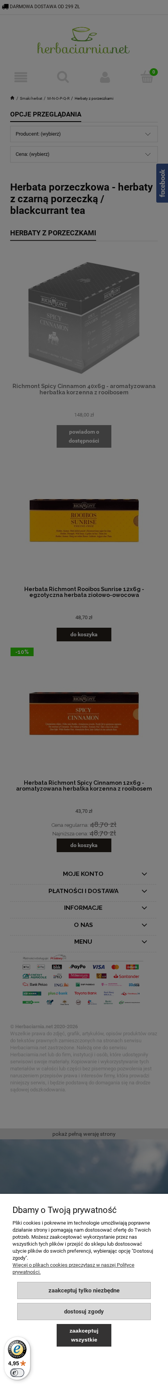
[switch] (17, 1372)
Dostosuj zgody (84, 1311)
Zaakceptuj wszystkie (84, 1335)
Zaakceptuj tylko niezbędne (84, 1290)
